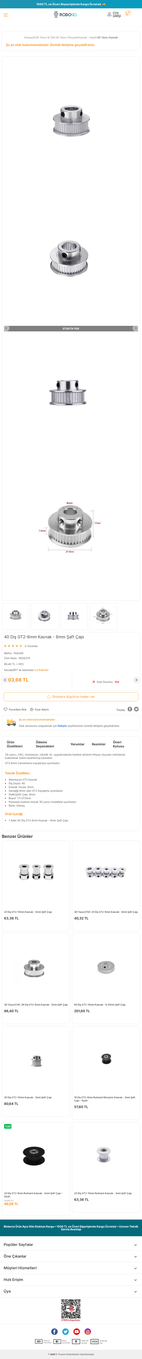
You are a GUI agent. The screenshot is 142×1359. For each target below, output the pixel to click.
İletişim (62, 725)
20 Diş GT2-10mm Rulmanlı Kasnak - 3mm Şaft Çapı (103, 1193)
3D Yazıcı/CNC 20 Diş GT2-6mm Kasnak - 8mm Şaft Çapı (106, 911)
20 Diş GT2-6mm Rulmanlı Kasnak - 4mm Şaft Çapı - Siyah (33, 1195)
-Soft (52, 1354)
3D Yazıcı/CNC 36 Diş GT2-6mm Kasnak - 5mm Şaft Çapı (36, 1004)
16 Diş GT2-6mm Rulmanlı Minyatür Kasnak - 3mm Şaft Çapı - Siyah (104, 1099)
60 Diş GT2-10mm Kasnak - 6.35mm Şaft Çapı (100, 1004)
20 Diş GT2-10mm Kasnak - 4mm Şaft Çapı (28, 911)
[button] (130, 710)
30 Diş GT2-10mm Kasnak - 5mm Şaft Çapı (28, 1097)
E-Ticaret (60, 1354)
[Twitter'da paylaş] (136, 710)
